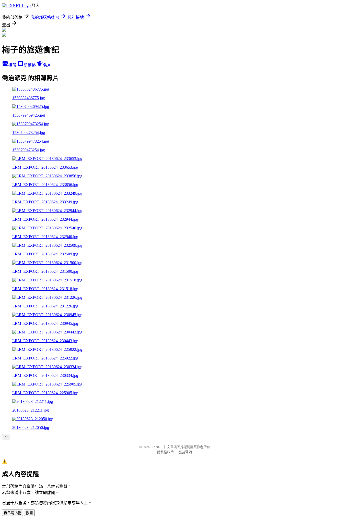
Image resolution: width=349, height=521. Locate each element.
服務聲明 (185, 452)
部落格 (30, 65)
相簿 (12, 65)
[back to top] (6, 437)
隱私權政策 (165, 452)
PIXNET (156, 447)
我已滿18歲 (12, 513)
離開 (29, 513)
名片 (47, 65)
